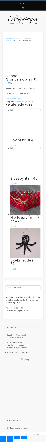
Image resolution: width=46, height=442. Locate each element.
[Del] (10, 437)
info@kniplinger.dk (19, 310)
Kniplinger (23, 18)
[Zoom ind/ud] (24, 437)
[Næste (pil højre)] (10, 440)
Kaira (42, 434)
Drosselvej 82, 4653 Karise (17, 348)
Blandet (18, 101)
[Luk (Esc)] (3, 437)
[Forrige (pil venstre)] (3, 440)
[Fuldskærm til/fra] (17, 437)
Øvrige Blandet (28, 101)
